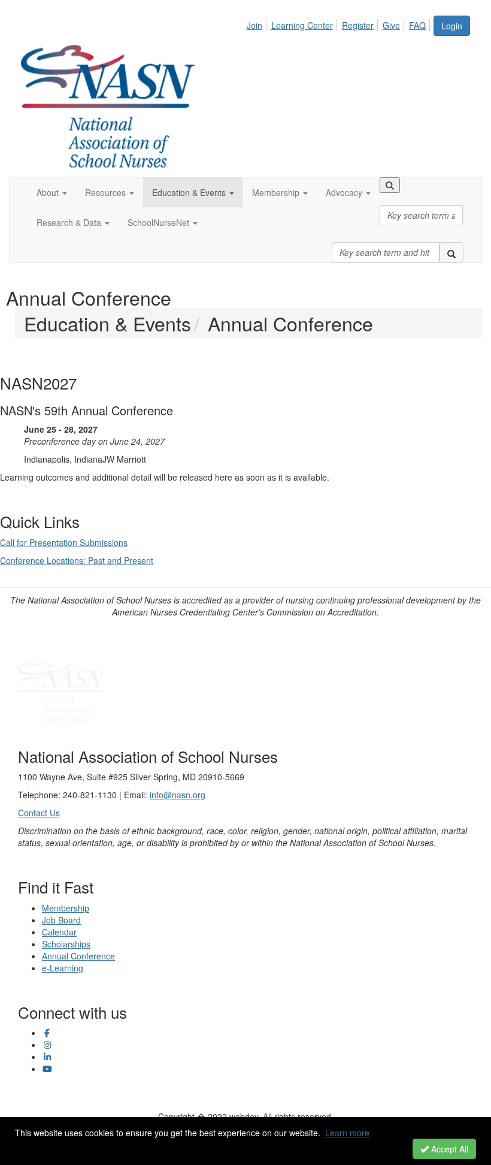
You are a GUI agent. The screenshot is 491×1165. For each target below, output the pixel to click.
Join (254, 25)
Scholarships (66, 944)
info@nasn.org (177, 795)
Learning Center (302, 25)
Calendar (59, 932)
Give (391, 25)
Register (358, 25)
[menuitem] (258, 23)
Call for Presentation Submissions (64, 542)
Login (451, 26)
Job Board (61, 920)
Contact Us (39, 813)
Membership (65, 908)
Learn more (347, 1133)
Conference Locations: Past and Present (76, 560)
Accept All (448, 1149)
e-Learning (62, 968)
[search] (451, 252)
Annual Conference (78, 956)
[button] (52, 192)
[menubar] (340, 23)
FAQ (417, 25)
